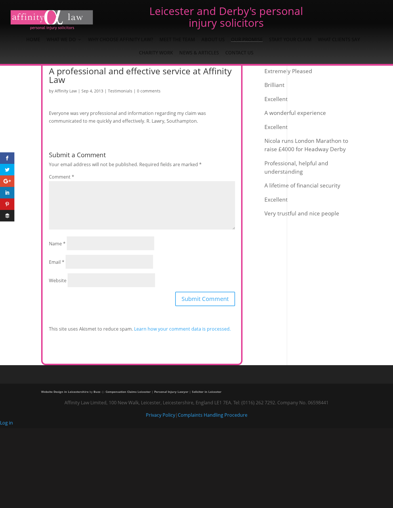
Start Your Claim (290, 40)
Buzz (97, 392)
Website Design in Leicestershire (65, 392)
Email (56, 262)
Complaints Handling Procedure (212, 415)
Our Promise (247, 40)
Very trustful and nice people (301, 213)
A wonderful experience (295, 113)
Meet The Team (177, 40)
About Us (213, 40)
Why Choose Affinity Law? (120, 40)
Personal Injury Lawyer (171, 392)
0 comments (149, 91)
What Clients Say (339, 40)
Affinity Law (66, 91)
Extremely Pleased (288, 71)
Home (33, 40)
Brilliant (274, 85)
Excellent (276, 99)
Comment (61, 177)
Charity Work (156, 53)
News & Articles (199, 53)
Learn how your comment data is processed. (182, 329)
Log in (6, 423)
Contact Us (239, 53)
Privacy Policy (160, 415)
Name (57, 243)
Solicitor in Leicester (207, 392)
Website (57, 280)
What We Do (61, 40)
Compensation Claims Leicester (128, 392)
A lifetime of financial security (302, 185)
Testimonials (120, 91)
